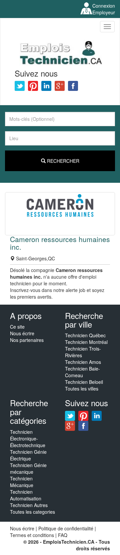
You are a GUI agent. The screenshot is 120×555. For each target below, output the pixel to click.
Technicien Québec (85, 335)
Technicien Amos (83, 362)
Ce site (17, 326)
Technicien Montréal (86, 342)
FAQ (62, 535)
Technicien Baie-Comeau (82, 372)
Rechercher (62, 160)
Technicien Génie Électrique (28, 455)
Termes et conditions (32, 535)
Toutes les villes (81, 388)
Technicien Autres (29, 505)
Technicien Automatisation (25, 495)
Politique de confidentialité (65, 528)
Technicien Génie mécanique (28, 468)
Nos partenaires (27, 340)
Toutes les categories (32, 511)
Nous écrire (22, 333)
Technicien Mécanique (21, 481)
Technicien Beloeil (84, 382)
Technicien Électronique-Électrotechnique (27, 438)
